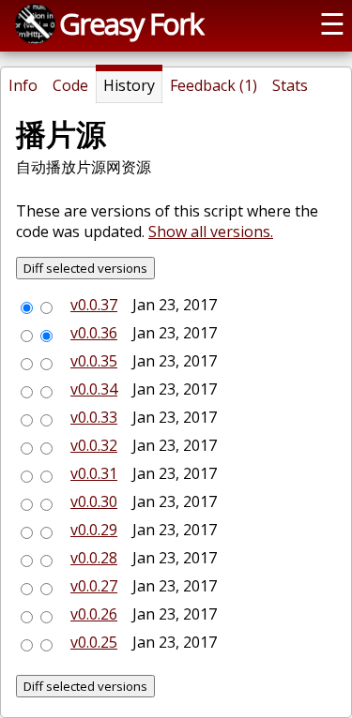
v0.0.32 (93, 445)
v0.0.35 (93, 361)
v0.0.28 (93, 557)
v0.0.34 (93, 389)
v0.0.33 (93, 417)
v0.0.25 (93, 642)
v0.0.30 (93, 501)
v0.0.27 (93, 586)
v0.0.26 (93, 614)
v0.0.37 (93, 304)
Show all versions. (210, 231)
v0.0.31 (93, 473)
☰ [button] (332, 23)
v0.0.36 (93, 332)
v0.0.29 (93, 529)
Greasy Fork (131, 23)
